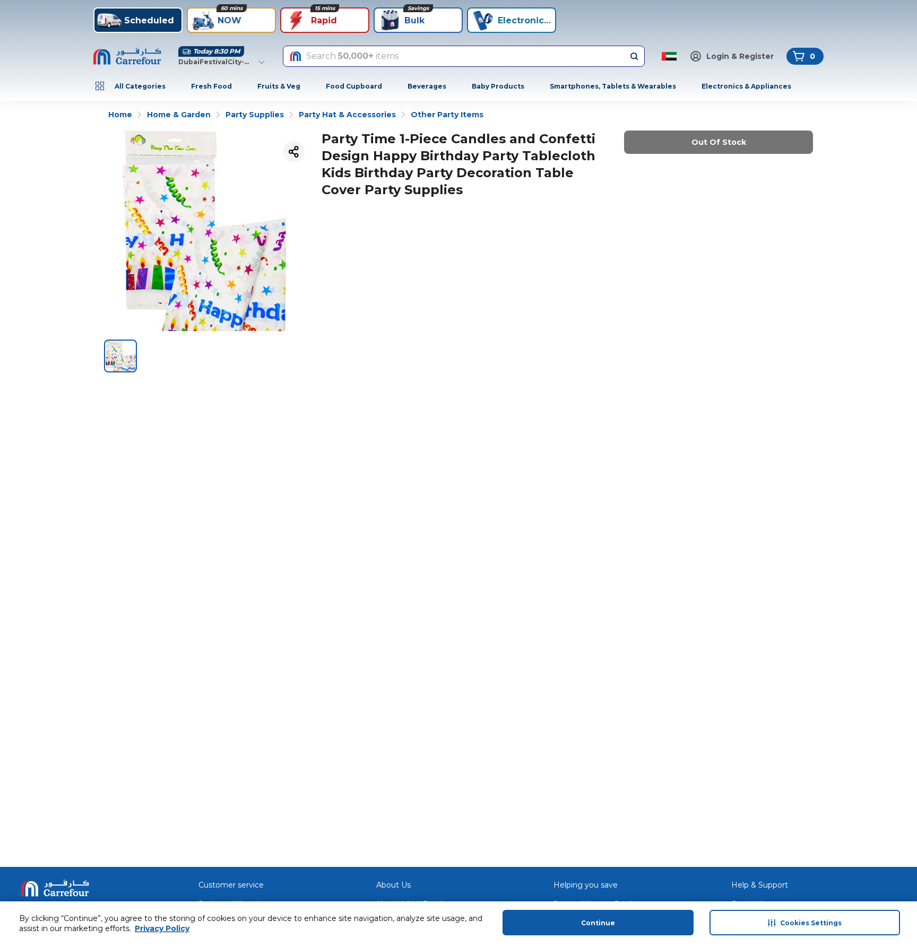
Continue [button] (598, 923)
